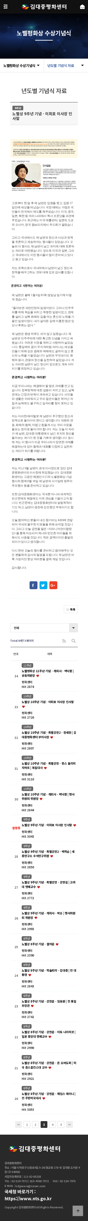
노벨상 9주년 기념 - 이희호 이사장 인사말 (47, 825)
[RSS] (64, 641)
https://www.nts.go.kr (28, 1198)
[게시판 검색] (73, 641)
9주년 (26, 819)
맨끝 (69, 1124)
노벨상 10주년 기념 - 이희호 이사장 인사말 (48, 702)
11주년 (27, 665)
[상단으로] (77, 1210)
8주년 (26, 938)
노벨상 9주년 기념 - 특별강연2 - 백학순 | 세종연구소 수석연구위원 (48, 853)
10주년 (27, 696)
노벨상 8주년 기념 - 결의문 (38, 944)
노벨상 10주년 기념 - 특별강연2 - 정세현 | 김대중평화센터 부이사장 (49, 735)
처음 (18, 1124)
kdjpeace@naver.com (30, 1186)
